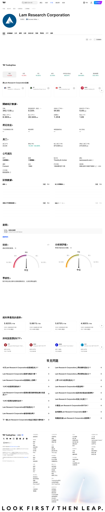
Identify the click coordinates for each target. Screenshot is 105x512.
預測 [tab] (36, 33)
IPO (34, 471)
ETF (34, 443)
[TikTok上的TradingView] (23, 439)
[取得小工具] (90, 39)
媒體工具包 (54, 475)
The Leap (54, 452)
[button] (43, 2)
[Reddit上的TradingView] (27, 439)
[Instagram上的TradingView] (13, 439)
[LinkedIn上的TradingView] (17, 439)
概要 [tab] (4, 33)
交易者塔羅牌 (55, 482)
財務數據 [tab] (9, 33)
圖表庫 (93, 438)
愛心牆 (74, 438)
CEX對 (34, 449)
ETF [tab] (47, 33)
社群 (46, 2)
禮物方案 (54, 442)
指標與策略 (75, 459)
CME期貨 (54, 457)
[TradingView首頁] (4, 2)
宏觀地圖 (35, 482)
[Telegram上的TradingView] (20, 439)
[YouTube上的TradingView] (10, 439)
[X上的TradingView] (4, 439)
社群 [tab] (25, 33)
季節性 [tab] (42, 33)
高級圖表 (93, 442)
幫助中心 (54, 471)
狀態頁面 (54, 501)
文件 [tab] (15, 33)
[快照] (87, 39)
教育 (74, 452)
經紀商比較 (54, 450)
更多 (63, 2)
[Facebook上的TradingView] (7, 439)
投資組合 (35, 477)
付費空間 (75, 465)
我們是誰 (54, 466)
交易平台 (93, 443)
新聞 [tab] (20, 33)
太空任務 (54, 468)
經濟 (34, 466)
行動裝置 (35, 489)
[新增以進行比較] (22, 88)
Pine (34, 452)
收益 (34, 468)
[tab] (44, 184)
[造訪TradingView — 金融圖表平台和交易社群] (9, 65)
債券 (34, 445)
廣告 (92, 449)
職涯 (53, 473)
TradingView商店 (56, 480)
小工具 (93, 436)
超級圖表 (35, 436)
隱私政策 (54, 492)
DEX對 (34, 450)
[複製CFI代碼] (10, 172)
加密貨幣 (35, 447)
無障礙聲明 (54, 496)
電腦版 (34, 491)
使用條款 (54, 489)
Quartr (25, 457)
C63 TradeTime (56, 484)
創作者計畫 (75, 442)
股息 (34, 470)
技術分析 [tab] (30, 33)
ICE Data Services (14, 446)
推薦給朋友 (75, 440)
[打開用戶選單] (91, 2)
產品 (41, 2)
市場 (51, 2)
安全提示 (54, 498)
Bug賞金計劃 (55, 500)
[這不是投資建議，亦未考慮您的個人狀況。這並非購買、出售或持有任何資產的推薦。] (15, 248)
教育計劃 (93, 454)
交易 (74, 450)
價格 (53, 438)
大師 (74, 461)
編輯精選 (75, 454)
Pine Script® (36, 484)
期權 (34, 480)
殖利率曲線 (36, 478)
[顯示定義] (6, 108)
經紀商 (58, 2)
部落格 (53, 470)
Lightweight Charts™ (96, 440)
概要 (53, 447)
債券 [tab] (51, 33)
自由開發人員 (76, 463)
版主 (74, 445)
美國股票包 (54, 461)
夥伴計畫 (93, 452)
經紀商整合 (94, 450)
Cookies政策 (55, 494)
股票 (34, 441)
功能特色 (54, 436)
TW (87, 2)
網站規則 (75, 443)
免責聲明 (54, 491)
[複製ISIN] (96, 166)
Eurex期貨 (54, 459)
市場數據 (54, 440)
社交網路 (75, 436)
